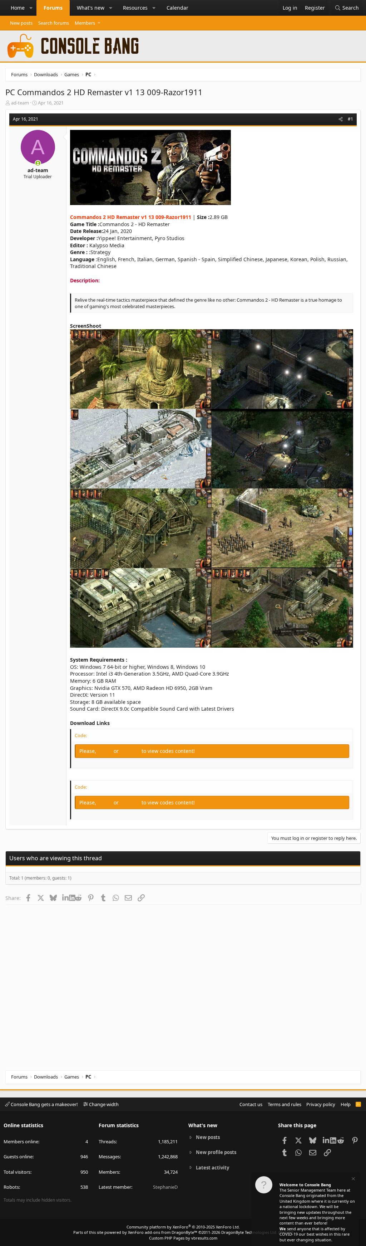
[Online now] (38, 163)
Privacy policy (320, 1104)
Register (131, 751)
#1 (350, 119)
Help (346, 1104)
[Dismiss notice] (353, 1179)
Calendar (177, 7)
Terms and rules (284, 1104)
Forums (53, 7)
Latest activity (212, 1167)
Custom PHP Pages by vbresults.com (183, 1238)
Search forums (53, 23)
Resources (135, 7)
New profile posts (216, 1152)
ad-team (20, 102)
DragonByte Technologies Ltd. (249, 1232)
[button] (31, 8)
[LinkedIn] (65, 898)
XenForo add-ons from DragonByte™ (162, 1232)
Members (85, 23)
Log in (106, 751)
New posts (21, 23)
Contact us (250, 1104)
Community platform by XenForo (183, 1227)
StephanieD (165, 1187)
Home (18, 7)
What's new (90, 7)
